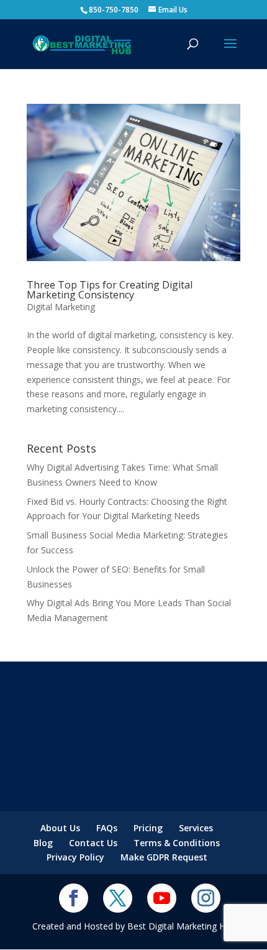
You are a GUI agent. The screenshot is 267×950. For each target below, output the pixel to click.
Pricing (148, 828)
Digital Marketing (61, 307)
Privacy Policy (75, 857)
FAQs (106, 828)
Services (196, 828)
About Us (60, 828)
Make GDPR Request (163, 857)
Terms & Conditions (177, 843)
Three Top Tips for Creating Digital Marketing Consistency (109, 290)
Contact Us (93, 843)
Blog (43, 843)
